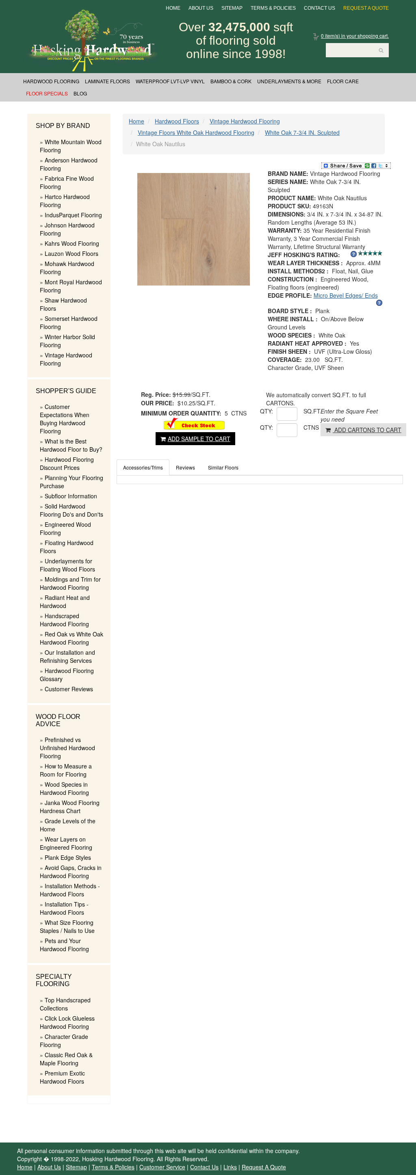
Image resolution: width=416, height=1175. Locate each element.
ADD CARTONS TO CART (367, 430)
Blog (80, 93)
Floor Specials (47, 93)
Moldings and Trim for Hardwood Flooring (70, 583)
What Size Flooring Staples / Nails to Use (67, 926)
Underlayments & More (289, 81)
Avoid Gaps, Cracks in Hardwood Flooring (71, 871)
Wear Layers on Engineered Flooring (66, 843)
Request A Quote (366, 8)
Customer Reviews (69, 689)
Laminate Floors (107, 81)
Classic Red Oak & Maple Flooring (66, 1059)
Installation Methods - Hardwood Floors (70, 890)
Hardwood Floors (177, 121)
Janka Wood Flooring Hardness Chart (70, 806)
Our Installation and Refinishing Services (67, 656)
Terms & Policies (273, 8)
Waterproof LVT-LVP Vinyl (170, 81)
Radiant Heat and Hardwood (65, 601)
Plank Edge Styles (68, 857)
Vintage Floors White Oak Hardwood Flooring (196, 132)
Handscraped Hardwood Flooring (64, 620)
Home (173, 8)
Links (230, 1167)
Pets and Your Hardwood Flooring (64, 945)
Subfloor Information (71, 496)
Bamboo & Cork (230, 81)
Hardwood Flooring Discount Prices (67, 463)
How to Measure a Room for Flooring (66, 770)
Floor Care (343, 81)
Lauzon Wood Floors (71, 253)
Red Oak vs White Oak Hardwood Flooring (71, 638)
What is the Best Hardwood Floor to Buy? (71, 445)
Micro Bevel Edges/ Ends (346, 295)
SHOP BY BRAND (63, 125)
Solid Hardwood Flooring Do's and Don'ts (71, 510)
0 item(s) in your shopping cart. (355, 35)
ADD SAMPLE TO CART (199, 439)
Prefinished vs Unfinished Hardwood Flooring (67, 748)
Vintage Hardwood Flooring (245, 121)
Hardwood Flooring (51, 81)
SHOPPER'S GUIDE (66, 390)
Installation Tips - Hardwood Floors (64, 908)
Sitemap (232, 8)
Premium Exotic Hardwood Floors (62, 1077)
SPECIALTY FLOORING (54, 980)
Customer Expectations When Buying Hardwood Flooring (64, 418)
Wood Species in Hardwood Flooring (64, 788)
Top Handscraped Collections (65, 1004)
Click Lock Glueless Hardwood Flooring (67, 1022)
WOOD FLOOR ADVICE (58, 720)
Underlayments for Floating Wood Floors (67, 565)
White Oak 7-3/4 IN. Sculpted (302, 132)
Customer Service (162, 1167)
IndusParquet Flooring (73, 215)
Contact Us (319, 8)
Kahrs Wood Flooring (72, 243)
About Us (200, 8)
